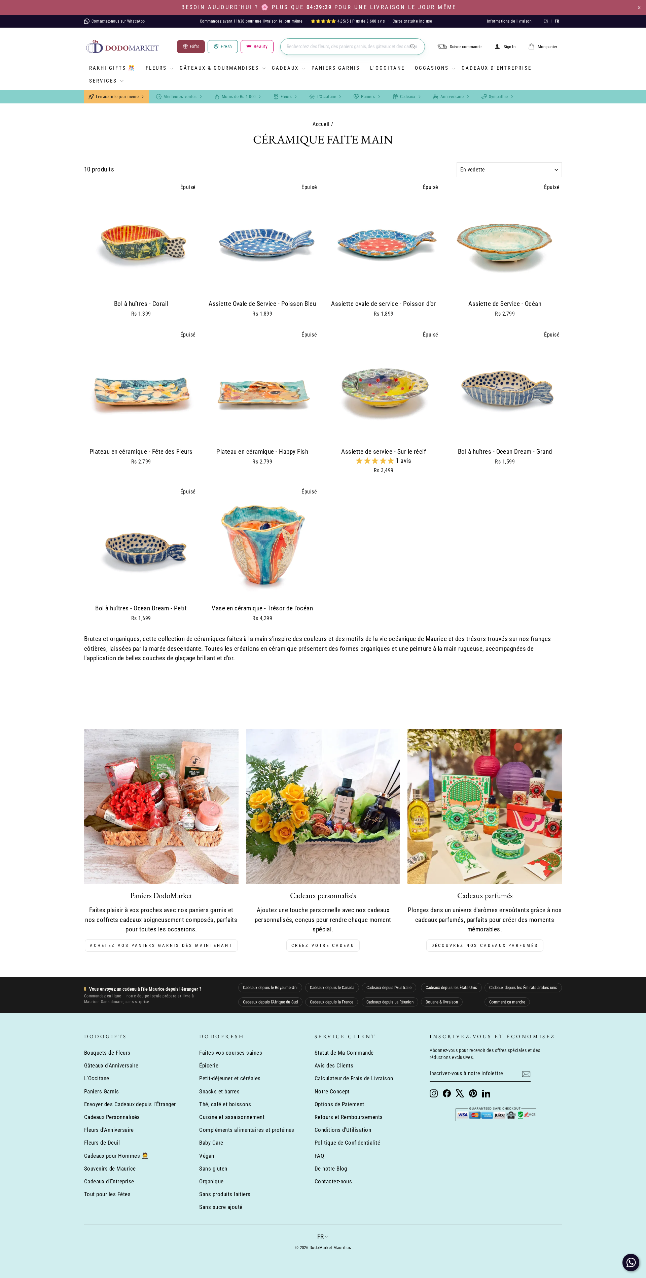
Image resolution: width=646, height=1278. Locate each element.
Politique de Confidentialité (347, 1142)
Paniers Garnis (336, 68)
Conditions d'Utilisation (343, 1129)
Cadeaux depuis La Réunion (390, 1001)
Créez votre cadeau (322, 945)
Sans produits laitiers (224, 1194)
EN (546, 21)
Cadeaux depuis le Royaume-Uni (270, 987)
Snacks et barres (219, 1091)
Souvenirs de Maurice (110, 1168)
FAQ (319, 1155)
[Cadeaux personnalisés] (323, 806)
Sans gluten (213, 1168)
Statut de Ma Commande (344, 1052)
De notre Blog (331, 1168)
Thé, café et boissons (225, 1104)
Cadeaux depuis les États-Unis (451, 987)
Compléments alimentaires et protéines (246, 1129)
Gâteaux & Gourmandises (219, 68)
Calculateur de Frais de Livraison (354, 1078)
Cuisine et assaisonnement (231, 1117)
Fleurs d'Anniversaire (109, 1129)
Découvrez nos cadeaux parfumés (484, 945)
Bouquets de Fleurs (107, 1052)
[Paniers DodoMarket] (161, 806)
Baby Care (211, 1142)
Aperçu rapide (141, 287)
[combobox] (353, 47)
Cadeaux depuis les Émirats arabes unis (523, 987)
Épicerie (208, 1065)
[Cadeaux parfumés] (484, 806)
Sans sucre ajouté (220, 1207)
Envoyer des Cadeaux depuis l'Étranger (130, 1104)
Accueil (321, 124)
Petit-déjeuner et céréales (229, 1078)
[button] (376, 461)
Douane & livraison (442, 1001)
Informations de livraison (509, 21)
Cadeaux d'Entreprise (497, 68)
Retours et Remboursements (349, 1117)
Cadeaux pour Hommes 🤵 (116, 1155)
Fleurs (156, 68)
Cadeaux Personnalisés (112, 1117)
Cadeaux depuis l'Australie (388, 987)
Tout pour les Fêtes (107, 1194)
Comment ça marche (507, 1001)
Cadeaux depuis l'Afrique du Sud (270, 1001)
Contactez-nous (333, 1181)
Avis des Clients (334, 1065)
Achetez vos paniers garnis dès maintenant (161, 945)
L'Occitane (387, 68)
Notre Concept (332, 1091)
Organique (211, 1181)
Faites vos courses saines (230, 1052)
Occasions (432, 68)
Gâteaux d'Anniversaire (111, 1065)
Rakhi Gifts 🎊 (112, 68)
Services (103, 81)
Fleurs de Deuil (102, 1142)
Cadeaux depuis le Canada (332, 987)
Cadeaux (285, 68)
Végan (206, 1155)
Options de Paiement (339, 1104)
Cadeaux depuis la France (332, 1001)
